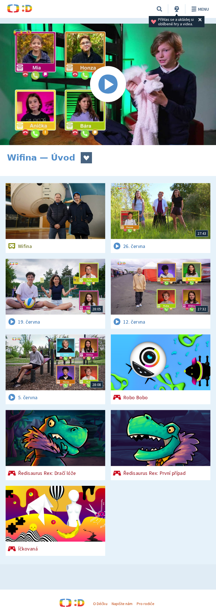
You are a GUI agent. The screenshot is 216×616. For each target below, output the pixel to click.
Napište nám (122, 603)
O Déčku (100, 603)
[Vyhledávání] (159, 9)
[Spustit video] (108, 84)
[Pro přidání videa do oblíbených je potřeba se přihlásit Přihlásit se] (86, 157)
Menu (203, 9)
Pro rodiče (145, 603)
